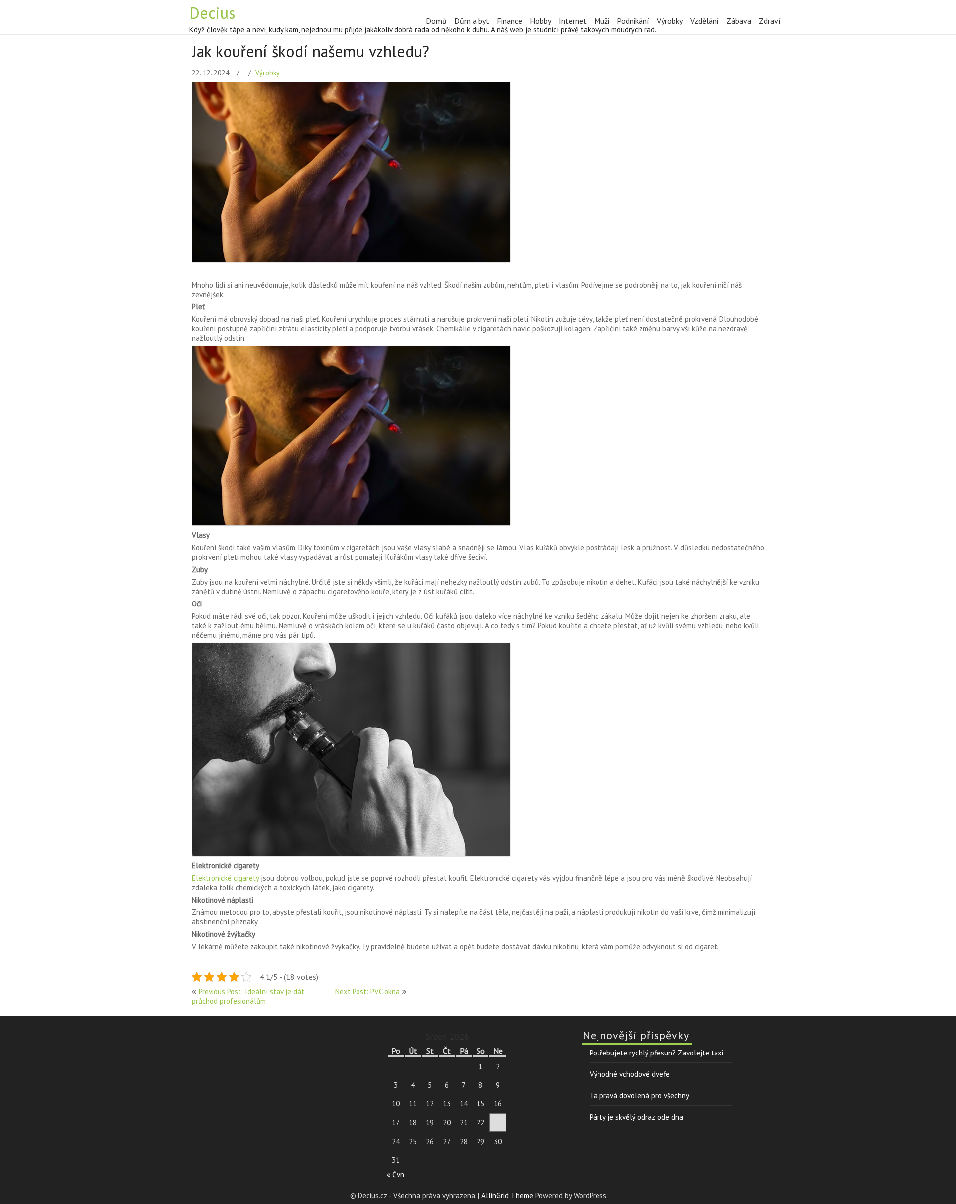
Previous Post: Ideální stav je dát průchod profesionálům (248, 996)
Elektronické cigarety (225, 878)
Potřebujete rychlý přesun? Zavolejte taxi (656, 1052)
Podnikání (633, 21)
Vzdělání (704, 21)
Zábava (738, 21)
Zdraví (770, 21)
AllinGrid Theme (508, 1195)
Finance (509, 21)
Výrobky (670, 21)
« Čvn (395, 1174)
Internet (573, 21)
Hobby (540, 21)
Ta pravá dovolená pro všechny (639, 1095)
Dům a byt (471, 21)
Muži (601, 21)
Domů (436, 21)
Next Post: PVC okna (367, 991)
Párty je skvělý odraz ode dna (636, 1117)
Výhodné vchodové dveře (630, 1074)
